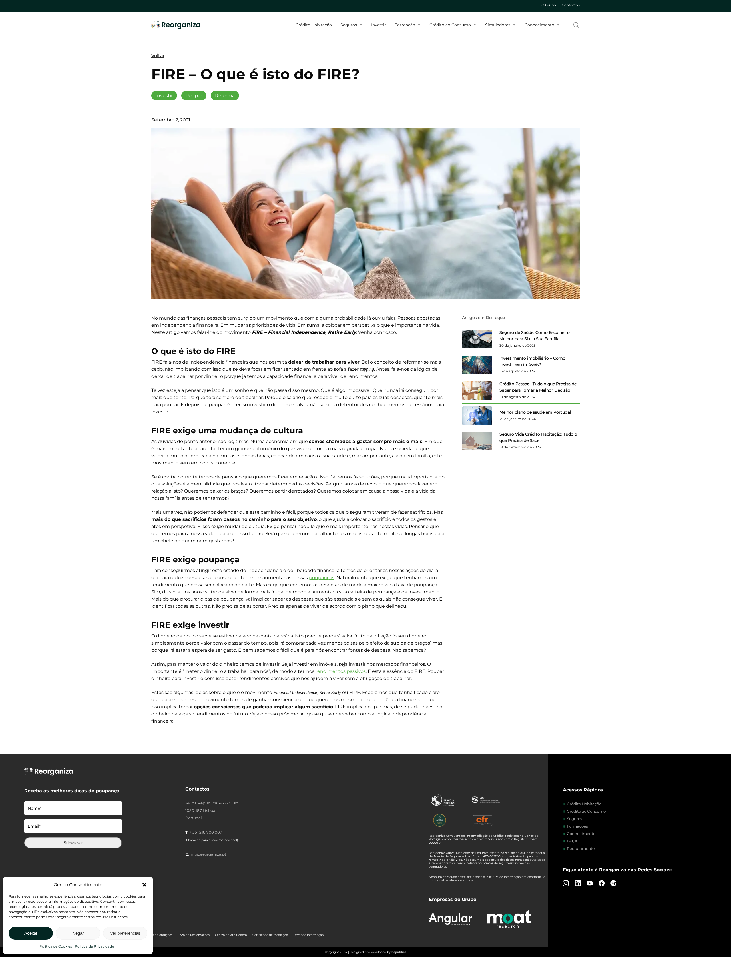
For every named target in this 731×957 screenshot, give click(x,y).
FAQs (572, 841)
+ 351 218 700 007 (205, 832)
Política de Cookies (55, 946)
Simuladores (497, 24)
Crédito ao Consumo (450, 24)
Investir (378, 24)
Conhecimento (539, 24)
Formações (577, 826)
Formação (405, 24)
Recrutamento (581, 848)
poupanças (321, 577)
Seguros (348, 24)
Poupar (194, 95)
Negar (78, 933)
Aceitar (30, 933)
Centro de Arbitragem (231, 935)
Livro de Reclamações (194, 935)
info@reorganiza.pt (208, 854)
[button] (144, 885)
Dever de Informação (308, 935)
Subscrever (73, 843)
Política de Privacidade (94, 946)
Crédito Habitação (314, 24)
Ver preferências (125, 933)
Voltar (157, 55)
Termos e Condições (157, 935)
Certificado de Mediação (270, 935)
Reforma (225, 95)
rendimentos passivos (341, 671)
